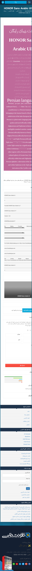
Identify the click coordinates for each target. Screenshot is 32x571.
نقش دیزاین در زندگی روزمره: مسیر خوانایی (20, 519)
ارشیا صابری (25, 453)
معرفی (27, 425)
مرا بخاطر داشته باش (23, 485)
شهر (19, 339)
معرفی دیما (26, 415)
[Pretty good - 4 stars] (30, 330)
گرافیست (27, 461)
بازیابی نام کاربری (25, 495)
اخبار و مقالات (26, 421)
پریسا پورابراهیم (25, 458)
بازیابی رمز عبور (25, 497)
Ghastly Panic (26, 444)
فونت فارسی (26, 418)
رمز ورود (28, 478)
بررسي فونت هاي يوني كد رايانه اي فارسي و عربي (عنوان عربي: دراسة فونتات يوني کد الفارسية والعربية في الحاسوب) (16, 508)
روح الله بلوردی (25, 464)
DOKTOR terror (26, 439)
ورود (28, 488)
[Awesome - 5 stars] (27, 330)
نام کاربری (27, 472)
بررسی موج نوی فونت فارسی (23, 511)
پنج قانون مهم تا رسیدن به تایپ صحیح (21, 516)
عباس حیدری (26, 456)
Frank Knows (27, 442)
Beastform (27, 437)
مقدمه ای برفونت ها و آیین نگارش (22, 514)
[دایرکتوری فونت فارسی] (29, 2)
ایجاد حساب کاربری (25, 492)
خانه (28, 411)
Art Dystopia (27, 434)
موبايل (18, 334)
